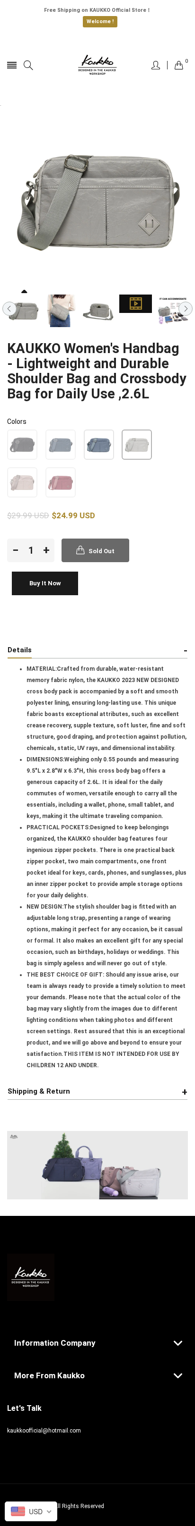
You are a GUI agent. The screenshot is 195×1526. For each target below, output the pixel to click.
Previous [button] (9, 309)
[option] (23, 311)
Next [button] (185, 309)
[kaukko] (97, 65)
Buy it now (45, 583)
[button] (22, 444)
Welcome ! (100, 21)
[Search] (28, 65)
